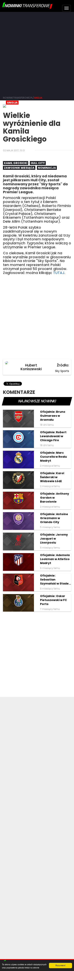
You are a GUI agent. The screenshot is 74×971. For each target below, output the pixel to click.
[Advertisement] (37, 53)
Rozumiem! (60, 965)
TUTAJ (58, 272)
